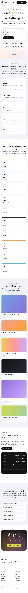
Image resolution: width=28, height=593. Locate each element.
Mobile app (22, 43)
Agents (16, 563)
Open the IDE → (7, 448)
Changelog (17, 578)
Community (17, 580)
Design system (15, 46)
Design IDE (17, 568)
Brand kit (6, 46)
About (2, 574)
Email (22, 46)
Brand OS (17, 565)
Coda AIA (3, 576)
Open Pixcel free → (14, 545)
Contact (3, 580)
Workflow (17, 561)
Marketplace (17, 576)
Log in (12, 2)
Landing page (13, 43)
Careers (3, 578)
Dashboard (5, 43)
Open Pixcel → (21, 2)
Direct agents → (8, 37)
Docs (16, 574)
